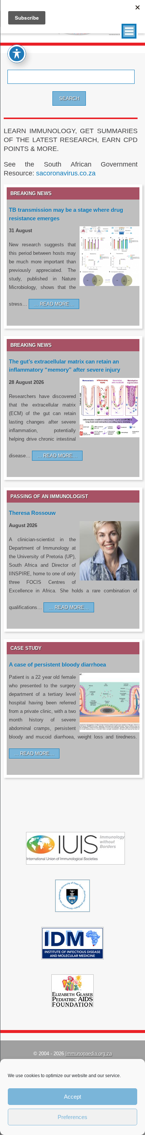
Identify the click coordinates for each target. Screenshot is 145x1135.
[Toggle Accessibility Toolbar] (17, 54)
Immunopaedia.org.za (88, 1053)
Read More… (57, 304)
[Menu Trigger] (129, 31)
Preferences (72, 1117)
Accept (72, 1096)
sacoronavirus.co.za (66, 173)
